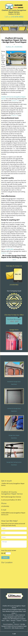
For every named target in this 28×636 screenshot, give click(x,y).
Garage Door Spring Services (14, 462)
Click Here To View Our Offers (14, 315)
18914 (14, 260)
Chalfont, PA (10, 47)
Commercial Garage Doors (14, 408)
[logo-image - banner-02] (14, 29)
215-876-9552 (17, 16)
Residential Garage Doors (14, 381)
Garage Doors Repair (14, 435)
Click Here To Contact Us (14, 266)
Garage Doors (14, 330)
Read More (14, 384)
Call (14, 633)
